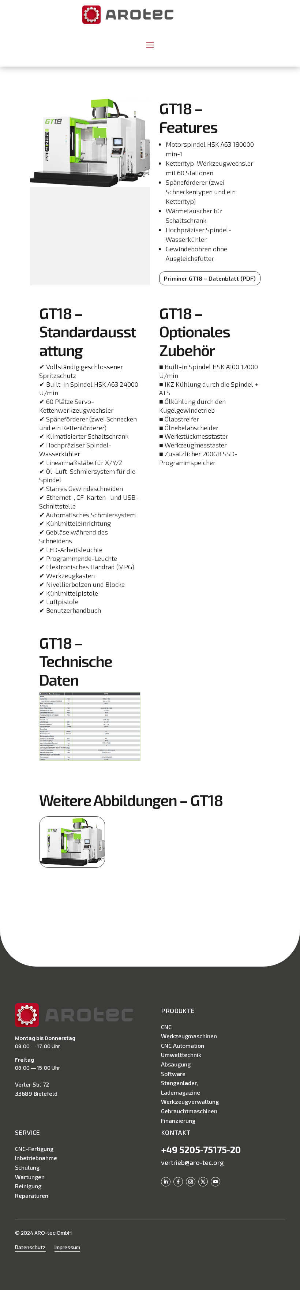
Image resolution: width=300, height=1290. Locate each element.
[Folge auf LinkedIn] (165, 1181)
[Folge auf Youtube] (215, 1181)
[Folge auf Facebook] (178, 1181)
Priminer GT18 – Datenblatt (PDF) (210, 278)
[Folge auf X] (203, 1181)
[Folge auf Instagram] (190, 1181)
